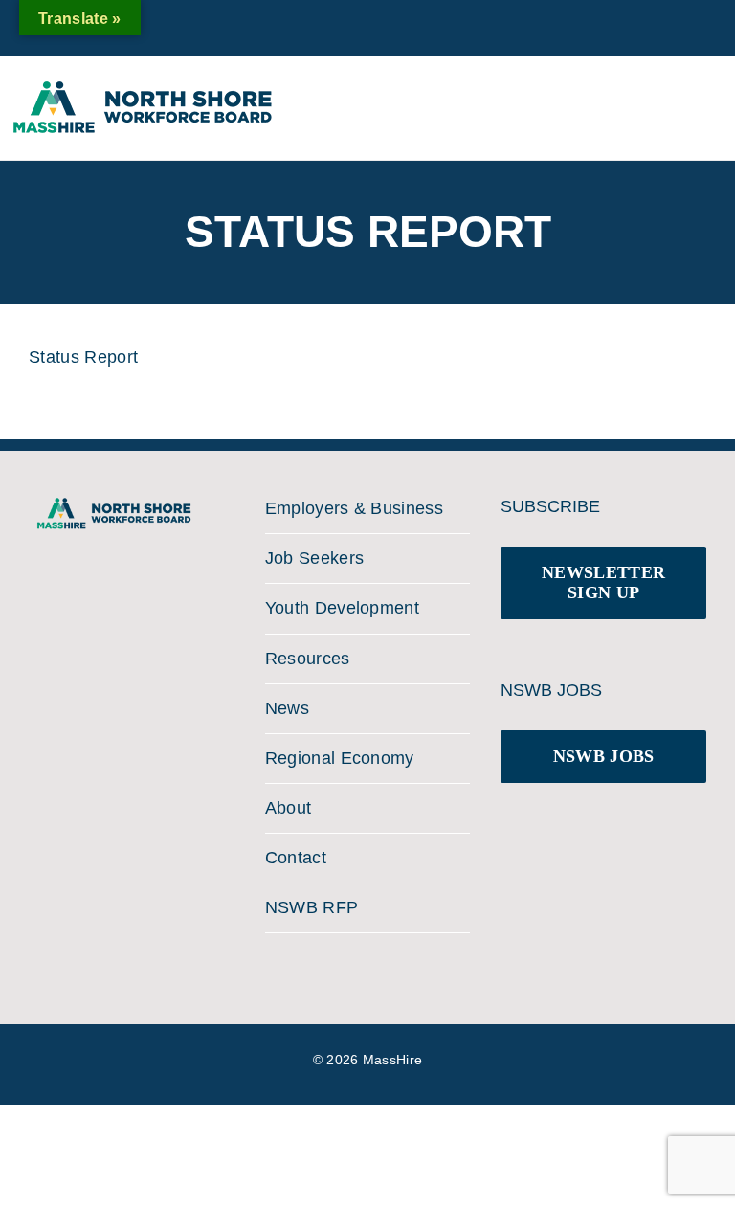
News (287, 708)
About (288, 807)
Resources (307, 658)
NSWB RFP (312, 907)
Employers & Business (354, 508)
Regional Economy (339, 758)
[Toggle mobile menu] (705, 99)
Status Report (83, 357)
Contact (295, 857)
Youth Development (342, 607)
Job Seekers (315, 558)
